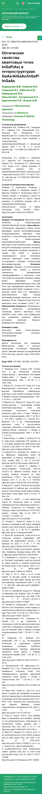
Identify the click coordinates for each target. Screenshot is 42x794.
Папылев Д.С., (10, 97)
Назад (9, 37)
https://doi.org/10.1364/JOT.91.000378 (17, 212)
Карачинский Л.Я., (12, 100)
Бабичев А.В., (28, 90)
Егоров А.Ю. (30, 100)
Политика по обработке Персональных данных (19, 790)
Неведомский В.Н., (12, 93)
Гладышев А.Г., (10, 90)
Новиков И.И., (30, 86)
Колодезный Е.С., (29, 97)
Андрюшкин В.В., (12, 86)
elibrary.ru (22, 112)
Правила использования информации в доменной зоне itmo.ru (20, 783)
